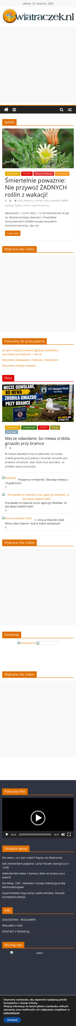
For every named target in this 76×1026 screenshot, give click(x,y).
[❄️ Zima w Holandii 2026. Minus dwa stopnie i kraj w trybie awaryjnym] (17, 518)
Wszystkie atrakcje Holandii (19, 365)
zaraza (26, 205)
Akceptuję (12, 1019)
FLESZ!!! (27, 173)
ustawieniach (11, 1013)
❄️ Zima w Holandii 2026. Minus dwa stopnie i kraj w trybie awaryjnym (35, 521)
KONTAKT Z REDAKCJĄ (16, 931)
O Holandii (62, 173)
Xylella (18, 205)
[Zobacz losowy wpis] (70, 110)
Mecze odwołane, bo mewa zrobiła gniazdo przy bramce (37, 440)
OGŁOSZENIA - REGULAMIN (19, 919)
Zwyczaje (11, 431)
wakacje (9, 205)
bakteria (28, 200)
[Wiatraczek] (6, 110)
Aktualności (13, 173)
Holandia (55, 200)
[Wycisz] (63, 834)
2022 (20, 200)
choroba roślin (41, 200)
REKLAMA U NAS (12, 925)
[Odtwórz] (7, 834)
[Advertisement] (38, 65)
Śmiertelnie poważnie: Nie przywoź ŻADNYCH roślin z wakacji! (36, 187)
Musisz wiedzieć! (43, 173)
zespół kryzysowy (40, 205)
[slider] (35, 834)
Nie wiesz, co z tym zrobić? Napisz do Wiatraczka (32, 857)
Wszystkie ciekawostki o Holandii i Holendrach (30, 360)
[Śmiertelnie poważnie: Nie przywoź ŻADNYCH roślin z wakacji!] (38, 131)
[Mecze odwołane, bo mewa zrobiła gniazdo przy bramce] (38, 386)
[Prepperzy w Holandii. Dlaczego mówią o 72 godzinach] (9, 478)
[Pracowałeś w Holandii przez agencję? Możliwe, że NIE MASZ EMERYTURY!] (37, 494)
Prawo (55, 427)
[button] (38, 818)
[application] (38, 818)
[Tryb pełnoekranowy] (69, 834)
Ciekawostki (29, 427)
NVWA (64, 200)
